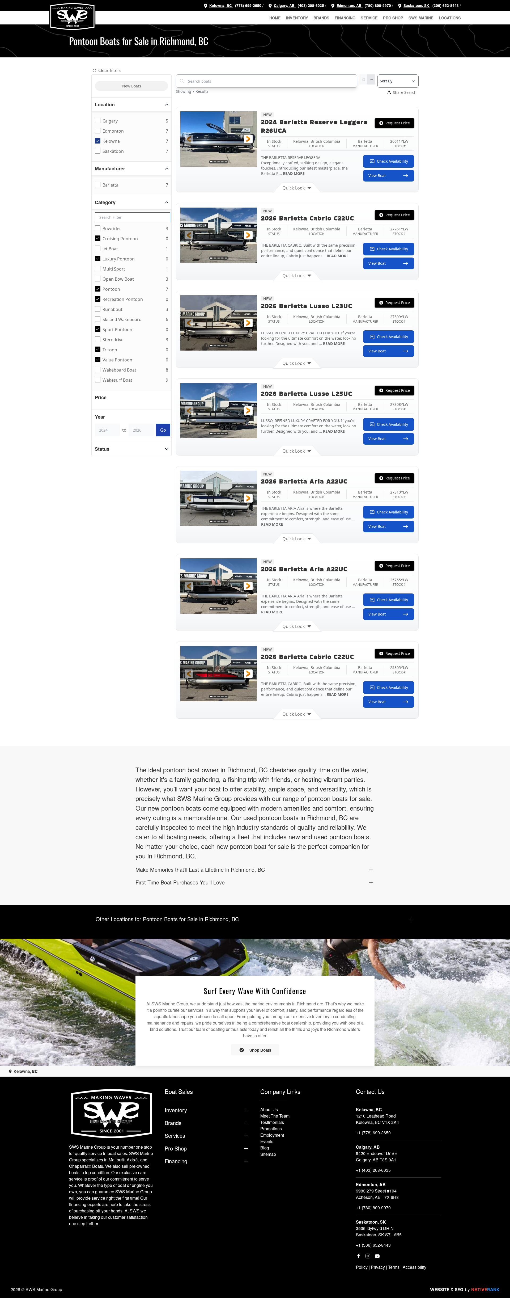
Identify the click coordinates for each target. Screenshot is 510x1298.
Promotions (271, 1129)
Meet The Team (275, 1116)
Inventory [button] (297, 17)
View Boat (377, 175)
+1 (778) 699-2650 (373, 1133)
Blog (264, 1148)
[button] (189, 139)
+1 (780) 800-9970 (373, 1207)
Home (275, 17)
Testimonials (272, 1122)
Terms (394, 1267)
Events (266, 1141)
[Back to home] (72, 16)
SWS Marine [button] (421, 17)
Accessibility (414, 1267)
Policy (362, 1267)
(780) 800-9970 (377, 5)
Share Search (404, 92)
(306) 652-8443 (445, 5)
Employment (272, 1135)
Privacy (378, 1267)
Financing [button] (345, 17)
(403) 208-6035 (310, 5)
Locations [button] (450, 17)
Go (163, 430)
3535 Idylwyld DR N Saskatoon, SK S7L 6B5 (379, 1231)
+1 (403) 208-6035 (373, 1170)
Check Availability (392, 161)
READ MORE (294, 173)
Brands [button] (321, 17)
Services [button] (175, 1135)
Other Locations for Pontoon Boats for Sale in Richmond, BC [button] (167, 919)
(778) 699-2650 (248, 5)
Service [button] (369, 17)
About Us (269, 1109)
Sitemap (268, 1154)
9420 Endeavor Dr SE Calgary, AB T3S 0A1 (376, 1156)
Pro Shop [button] (393, 17)
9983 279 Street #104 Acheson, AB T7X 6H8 (377, 1194)
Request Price (397, 122)
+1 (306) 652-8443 (373, 1245)
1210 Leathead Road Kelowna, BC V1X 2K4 (377, 1119)
